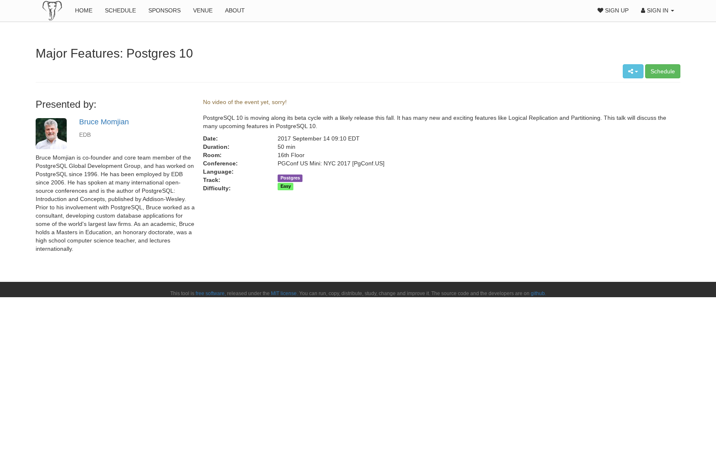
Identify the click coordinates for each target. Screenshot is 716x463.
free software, (211, 293)
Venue (203, 10)
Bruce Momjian (104, 122)
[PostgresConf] (52, 10)
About (235, 10)
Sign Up (616, 10)
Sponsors (164, 10)
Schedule (120, 10)
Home (83, 10)
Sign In (657, 10)
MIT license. (284, 293)
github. (538, 293)
